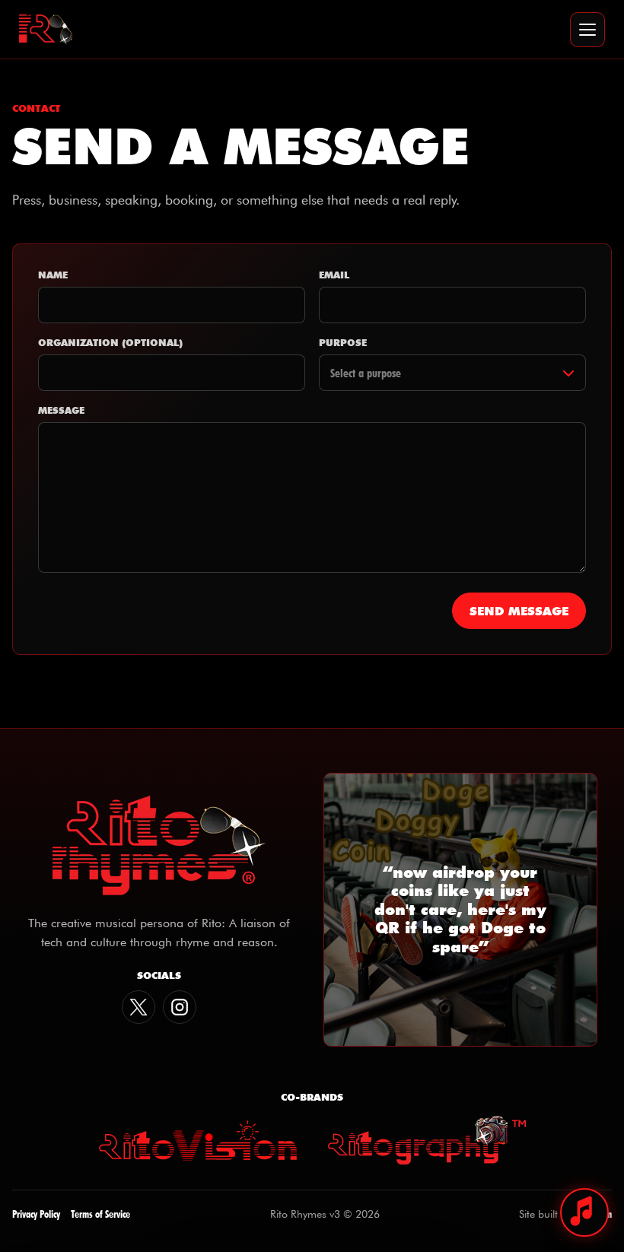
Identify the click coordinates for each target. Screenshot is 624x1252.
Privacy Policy (36, 1213)
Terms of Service (100, 1213)
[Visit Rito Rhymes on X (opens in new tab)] (138, 1007)
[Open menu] (587, 29)
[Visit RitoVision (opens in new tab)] (198, 1140)
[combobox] (452, 372)
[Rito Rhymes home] (45, 29)
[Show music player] (584, 1212)
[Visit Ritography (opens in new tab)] (427, 1140)
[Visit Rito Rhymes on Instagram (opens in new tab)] (179, 1007)
